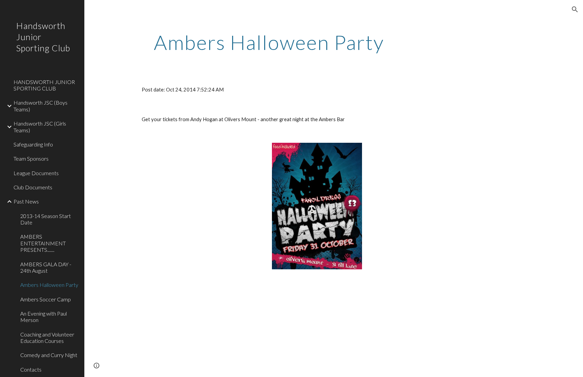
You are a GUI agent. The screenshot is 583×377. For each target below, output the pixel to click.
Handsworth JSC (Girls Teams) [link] (39, 126)
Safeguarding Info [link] (33, 144)
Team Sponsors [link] (31, 158)
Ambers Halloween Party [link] (49, 284)
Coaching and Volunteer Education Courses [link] (47, 337)
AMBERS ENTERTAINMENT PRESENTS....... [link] (43, 243)
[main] (269, 42)
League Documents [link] (36, 173)
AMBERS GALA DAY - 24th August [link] (45, 267)
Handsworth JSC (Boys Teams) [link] (40, 105)
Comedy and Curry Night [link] (48, 355)
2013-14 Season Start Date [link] (45, 219)
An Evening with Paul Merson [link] (43, 316)
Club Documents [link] (32, 187)
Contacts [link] (30, 369)
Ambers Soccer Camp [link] (45, 299)
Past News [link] (26, 201)
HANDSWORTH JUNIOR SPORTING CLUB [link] (44, 85)
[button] (575, 9)
